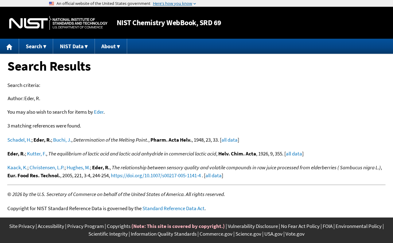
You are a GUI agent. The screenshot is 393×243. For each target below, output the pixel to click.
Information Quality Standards (163, 233)
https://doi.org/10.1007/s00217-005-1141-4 (156, 175)
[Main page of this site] (9, 46)
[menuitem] (9, 46)
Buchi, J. (62, 139)
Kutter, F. (36, 153)
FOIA (328, 226)
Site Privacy (22, 226)
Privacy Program (85, 226)
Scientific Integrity (108, 233)
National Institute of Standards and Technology (58, 23)
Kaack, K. (17, 167)
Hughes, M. (78, 167)
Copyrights (118, 226)
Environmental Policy (359, 226)
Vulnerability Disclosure (253, 226)
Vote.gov (295, 233)
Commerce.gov (216, 233)
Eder (98, 111)
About (108, 46)
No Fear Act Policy (300, 226)
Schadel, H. (19, 139)
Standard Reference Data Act (173, 208)
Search (34, 46)
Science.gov (248, 233)
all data (229, 139)
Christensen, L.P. (46, 167)
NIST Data (72, 46)
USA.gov (273, 233)
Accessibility (51, 226)
